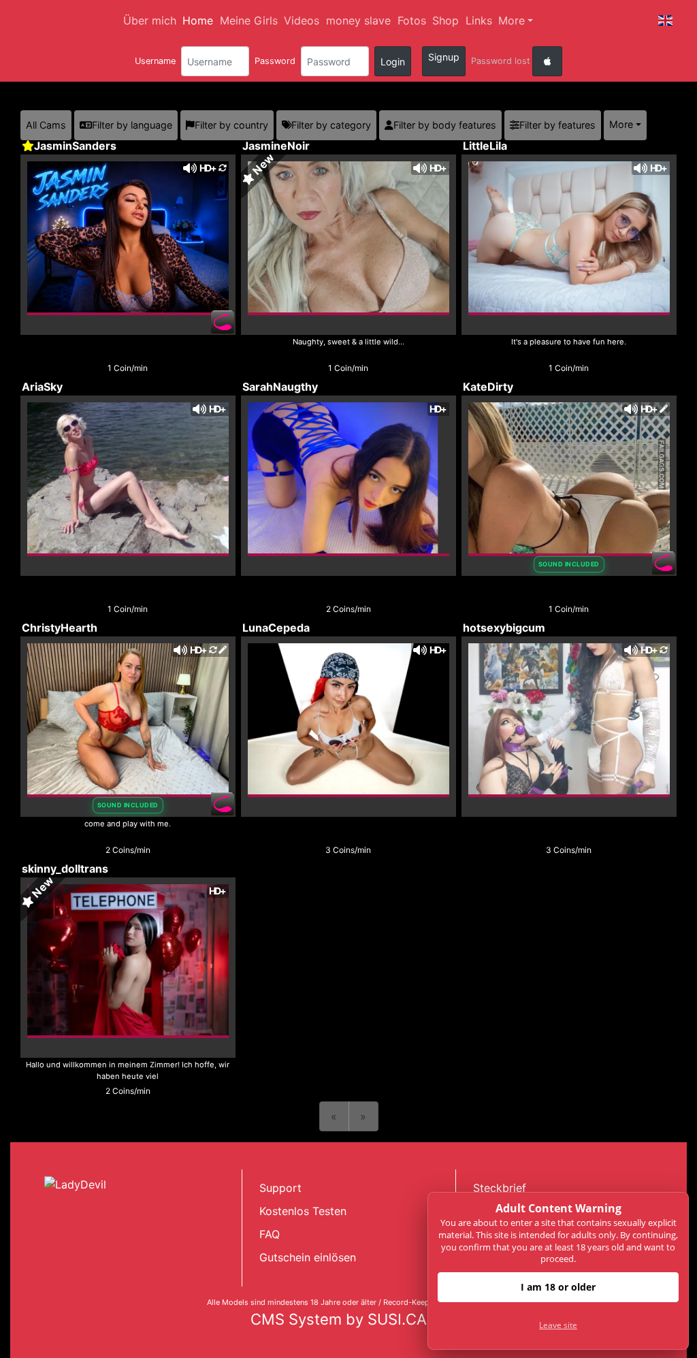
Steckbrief (499, 1188)
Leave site (558, 1325)
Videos (301, 20)
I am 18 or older (558, 1286)
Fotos (412, 20)
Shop (445, 20)
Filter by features (557, 125)
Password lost (500, 61)
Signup (443, 57)
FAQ (269, 1234)
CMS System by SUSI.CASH (348, 1319)
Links (479, 20)
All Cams (46, 125)
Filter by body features (444, 125)
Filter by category (331, 125)
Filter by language (132, 125)
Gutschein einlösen (307, 1257)
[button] (666, 20)
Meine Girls (249, 20)
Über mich (149, 20)
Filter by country (231, 125)
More (511, 20)
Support (280, 1188)
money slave (358, 20)
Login (392, 61)
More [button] (621, 124)
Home (197, 20)
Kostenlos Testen (302, 1211)
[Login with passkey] (547, 61)
